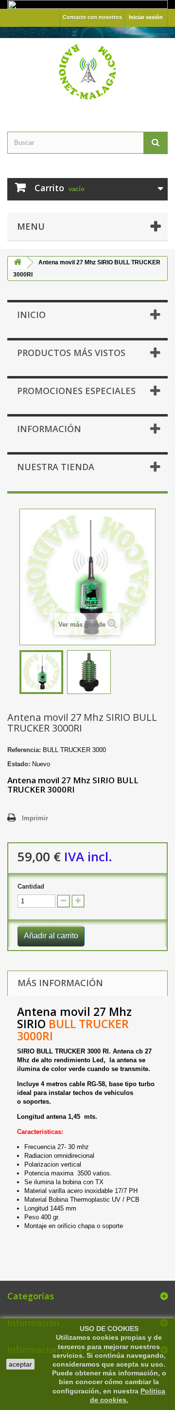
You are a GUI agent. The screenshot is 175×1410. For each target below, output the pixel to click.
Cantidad (31, 886)
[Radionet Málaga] (87, 70)
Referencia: (24, 750)
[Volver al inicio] (17, 263)
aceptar (20, 1364)
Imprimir (35, 818)
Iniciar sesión (146, 17)
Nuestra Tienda (55, 467)
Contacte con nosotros (92, 17)
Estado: (18, 764)
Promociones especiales (76, 391)
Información (49, 429)
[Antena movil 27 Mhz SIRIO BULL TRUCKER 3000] (41, 672)
